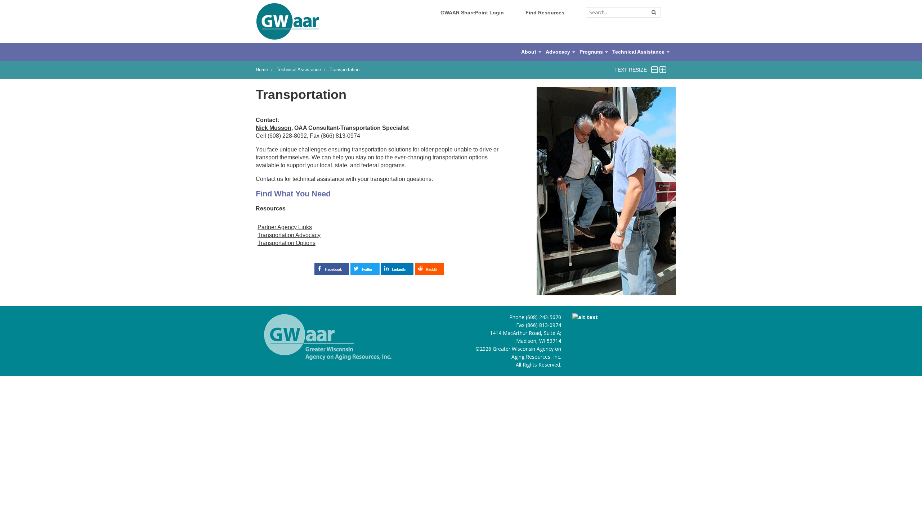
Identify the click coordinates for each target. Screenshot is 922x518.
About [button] (529, 52)
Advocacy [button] (559, 52)
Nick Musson (273, 128)
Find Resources (544, 12)
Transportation (344, 69)
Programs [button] (591, 52)
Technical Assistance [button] (639, 52)
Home (262, 69)
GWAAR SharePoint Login (472, 12)
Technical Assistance (299, 69)
